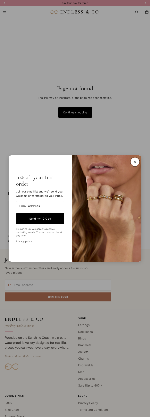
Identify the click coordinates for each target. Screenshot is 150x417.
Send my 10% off (40, 218)
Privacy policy (24, 241)
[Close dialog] (135, 162)
